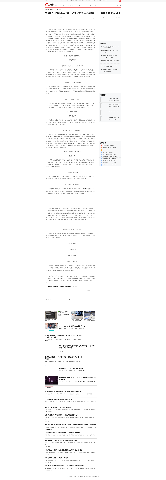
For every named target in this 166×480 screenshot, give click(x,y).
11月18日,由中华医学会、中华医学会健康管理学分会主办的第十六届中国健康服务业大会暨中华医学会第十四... (70, 468)
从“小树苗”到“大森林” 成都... (108, 145)
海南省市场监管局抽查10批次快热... (110, 156)
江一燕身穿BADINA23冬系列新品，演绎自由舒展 (58, 399)
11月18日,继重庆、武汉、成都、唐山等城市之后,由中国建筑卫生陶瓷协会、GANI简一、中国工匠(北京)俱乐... (70, 394)
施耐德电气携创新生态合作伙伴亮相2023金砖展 (58, 407)
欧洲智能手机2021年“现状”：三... (110, 164)
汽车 (55, 0)
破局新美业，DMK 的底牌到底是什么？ (71, 368)
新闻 (49, 0)
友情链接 (93, 476)
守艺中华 (84, 0)
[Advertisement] (67, 307)
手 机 (85, 5)
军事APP (101, 0)
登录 (120, 0)
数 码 (79, 5)
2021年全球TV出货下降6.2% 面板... (110, 149)
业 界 (56, 5)
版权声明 (85, 476)
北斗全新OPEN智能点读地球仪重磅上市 (72, 326)
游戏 (59, 0)
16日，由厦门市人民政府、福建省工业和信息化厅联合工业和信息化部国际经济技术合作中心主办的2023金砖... (70, 409)
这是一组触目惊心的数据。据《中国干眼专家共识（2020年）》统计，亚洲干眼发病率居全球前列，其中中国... (70, 452)
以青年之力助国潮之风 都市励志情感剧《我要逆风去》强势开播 (62, 432)
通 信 (73, 5)
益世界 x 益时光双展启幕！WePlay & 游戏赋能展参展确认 (61, 440)
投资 (74, 0)
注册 (116, 0)
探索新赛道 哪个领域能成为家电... (110, 147)
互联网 (62, 5)
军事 (52, 0)
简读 (97, 0)
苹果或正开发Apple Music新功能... (110, 162)
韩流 (94, 0)
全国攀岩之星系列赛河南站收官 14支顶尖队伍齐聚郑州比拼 (61, 415)
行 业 (68, 5)
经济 (68, 0)
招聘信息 (81, 476)
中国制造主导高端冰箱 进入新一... (110, 160)
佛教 (88, 0)
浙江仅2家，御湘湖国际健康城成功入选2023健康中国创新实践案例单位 (64, 465)
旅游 (65, 0)
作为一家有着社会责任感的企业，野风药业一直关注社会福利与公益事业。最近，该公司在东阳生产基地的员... (70, 460)
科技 (62, 0)
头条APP (106, 0)
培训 (77, 0)
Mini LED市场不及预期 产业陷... (109, 154)
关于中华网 (70, 476)
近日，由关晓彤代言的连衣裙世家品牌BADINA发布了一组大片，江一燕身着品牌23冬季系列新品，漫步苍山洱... (71, 401)
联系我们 (78, 476)
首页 (46, 0)
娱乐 (71, 0)
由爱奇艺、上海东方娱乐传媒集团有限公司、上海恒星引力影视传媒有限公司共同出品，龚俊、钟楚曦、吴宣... (70, 435)
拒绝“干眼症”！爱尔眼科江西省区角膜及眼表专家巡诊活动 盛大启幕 (63, 450)
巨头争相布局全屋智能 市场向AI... (110, 152)
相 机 (102, 5)
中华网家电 (49, 4)
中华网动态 (97, 476)
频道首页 (52, 9)
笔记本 (96, 5)
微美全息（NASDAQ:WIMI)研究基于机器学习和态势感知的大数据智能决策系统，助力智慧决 (70, 424)
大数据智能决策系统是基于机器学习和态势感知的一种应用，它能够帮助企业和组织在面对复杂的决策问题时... (70, 427)
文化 (80, 0)
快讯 (57, 9)
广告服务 (74, 476)
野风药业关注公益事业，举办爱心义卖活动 (56, 458)
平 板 (90, 5)
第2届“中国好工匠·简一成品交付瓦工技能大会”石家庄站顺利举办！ (63, 391)
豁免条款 (89, 476)
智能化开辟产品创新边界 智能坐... (110, 158)
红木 (91, 0)
